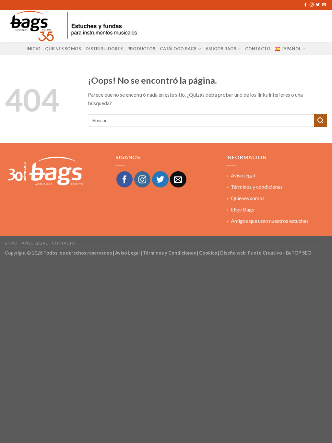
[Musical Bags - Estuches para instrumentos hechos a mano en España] (73, 26)
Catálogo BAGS (178, 48)
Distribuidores (104, 48)
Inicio (34, 48)
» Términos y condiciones (254, 187)
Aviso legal (35, 243)
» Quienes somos (245, 198)
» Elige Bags (240, 209)
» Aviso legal (240, 175)
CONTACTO (257, 48)
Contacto (63, 243)
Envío (11, 243)
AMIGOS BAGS (221, 48)
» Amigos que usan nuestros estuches (267, 221)
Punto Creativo (265, 253)
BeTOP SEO (298, 253)
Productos (141, 48)
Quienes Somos (63, 48)
